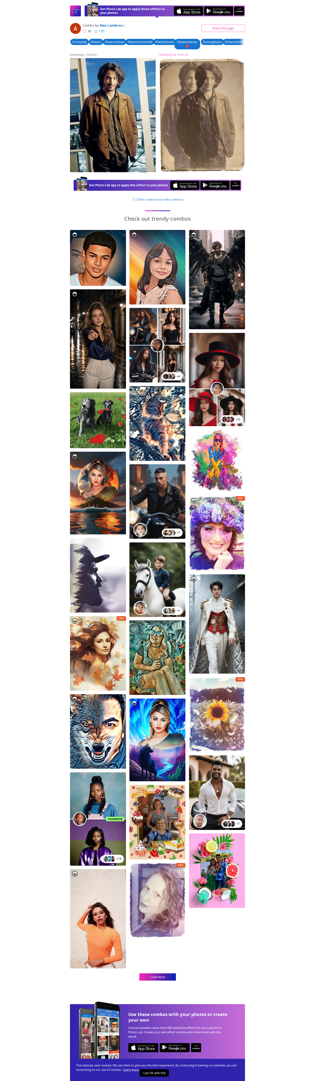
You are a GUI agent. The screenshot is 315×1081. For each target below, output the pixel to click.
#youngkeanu (212, 42)
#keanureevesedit (139, 42)
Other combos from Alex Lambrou (159, 200)
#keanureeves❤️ (187, 44)
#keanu (96, 42)
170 (101, 31)
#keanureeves (115, 42)
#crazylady (79, 42)
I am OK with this (154, 1073)
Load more (157, 977)
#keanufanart (164, 42)
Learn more (131, 1070)
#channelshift (234, 42)
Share (223, 28)
